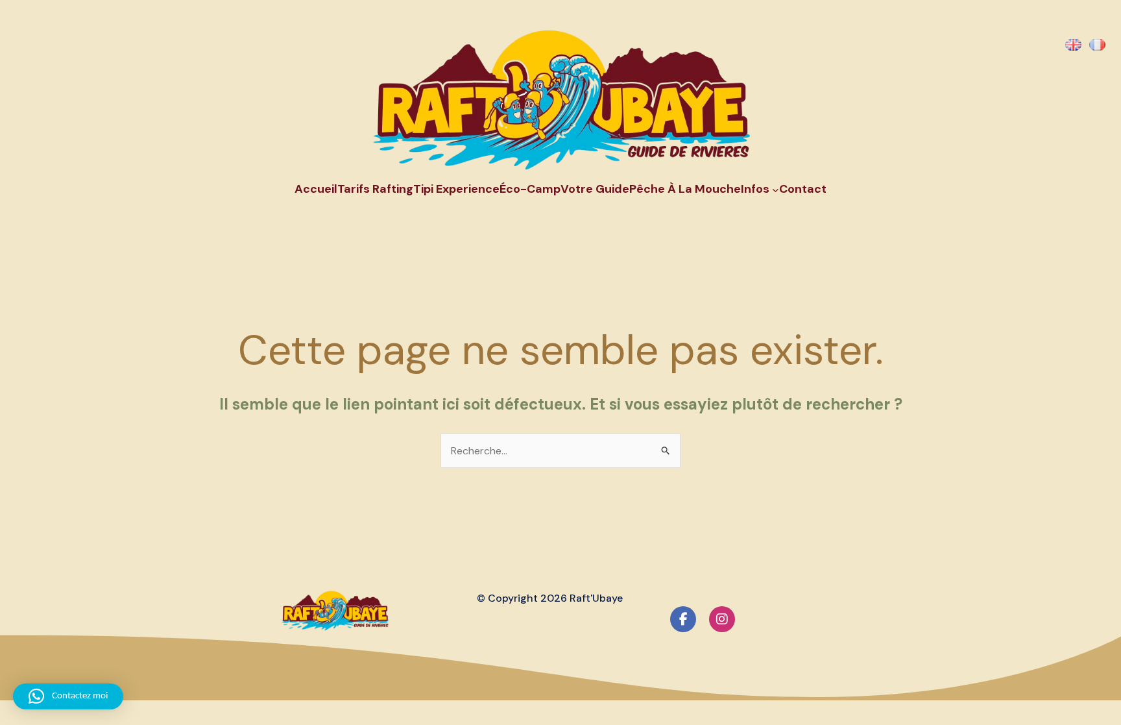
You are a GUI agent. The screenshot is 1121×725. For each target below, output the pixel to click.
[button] (68, 696)
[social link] (683, 619)
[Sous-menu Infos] (775, 189)
